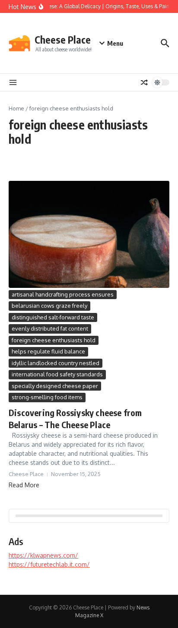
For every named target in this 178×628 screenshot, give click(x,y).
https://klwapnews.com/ (43, 555)
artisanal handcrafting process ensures (63, 294)
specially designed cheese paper (55, 385)
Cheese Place (63, 39)
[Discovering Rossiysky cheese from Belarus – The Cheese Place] (89, 234)
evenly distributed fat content (50, 328)
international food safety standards (57, 374)
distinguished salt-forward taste (53, 317)
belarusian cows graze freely (49, 305)
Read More (24, 485)
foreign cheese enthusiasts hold (53, 340)
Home (16, 108)
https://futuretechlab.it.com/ (49, 564)
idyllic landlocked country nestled (55, 363)
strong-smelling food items (47, 397)
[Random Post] (144, 82)
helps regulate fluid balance (48, 351)
